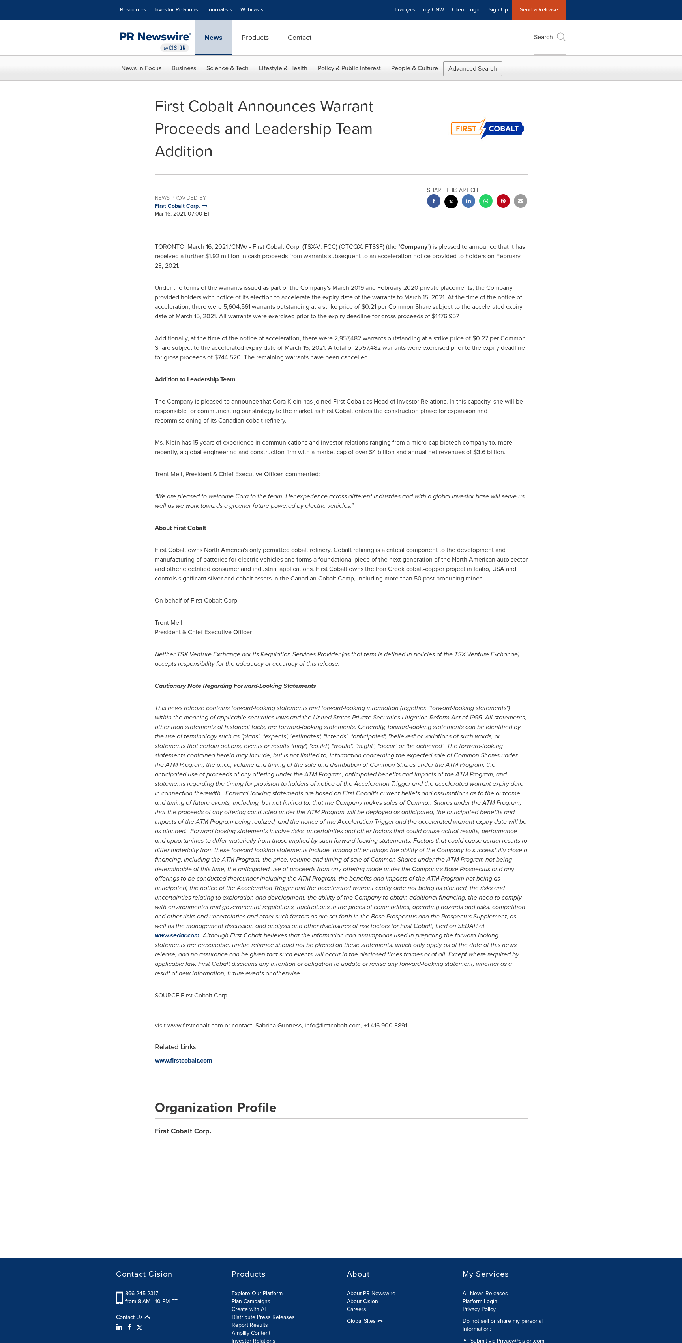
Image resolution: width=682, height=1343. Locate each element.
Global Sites (362, 1321)
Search (543, 36)
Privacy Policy (479, 1309)
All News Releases (485, 1293)
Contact (299, 37)
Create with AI (249, 1309)
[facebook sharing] (433, 202)
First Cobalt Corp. (183, 1131)
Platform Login (480, 1301)
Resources (133, 10)
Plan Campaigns (251, 1301)
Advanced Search (472, 68)
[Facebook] (129, 1327)
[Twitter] (139, 1327)
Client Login (466, 10)
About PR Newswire (371, 1293)
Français (405, 10)
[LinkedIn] (120, 1327)
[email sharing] (520, 202)
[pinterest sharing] (503, 202)
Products (255, 37)
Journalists (219, 10)
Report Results (250, 1325)
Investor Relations (176, 10)
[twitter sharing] (451, 202)
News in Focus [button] (141, 68)
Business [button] (184, 68)
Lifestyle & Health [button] (283, 68)
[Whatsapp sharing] (486, 202)
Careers (356, 1309)
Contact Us (130, 1317)
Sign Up (498, 10)
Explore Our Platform (257, 1293)
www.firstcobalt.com (183, 1060)
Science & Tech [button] (227, 68)
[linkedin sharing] (468, 202)
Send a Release (539, 10)
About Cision (362, 1301)
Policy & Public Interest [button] (349, 68)
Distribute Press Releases (263, 1317)
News (213, 37)
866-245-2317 (141, 1293)
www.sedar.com (177, 935)
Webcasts (252, 10)
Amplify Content (251, 1333)
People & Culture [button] (414, 68)
